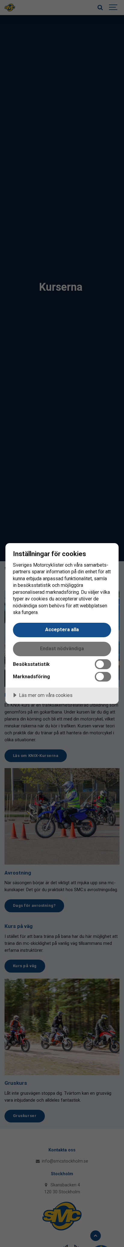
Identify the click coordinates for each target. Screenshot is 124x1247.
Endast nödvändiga (62, 648)
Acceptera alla (62, 629)
